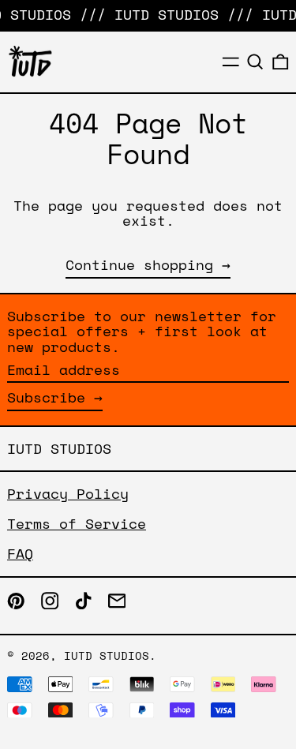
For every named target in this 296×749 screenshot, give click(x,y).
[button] (255, 62)
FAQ (20, 553)
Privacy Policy (68, 493)
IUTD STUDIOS (59, 448)
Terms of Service (76, 523)
